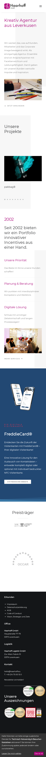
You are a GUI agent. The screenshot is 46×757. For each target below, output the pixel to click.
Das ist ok (39, 753)
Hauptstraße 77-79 (12, 634)
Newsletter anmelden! (14, 680)
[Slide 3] (10, 199)
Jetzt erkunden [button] (15, 106)
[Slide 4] (12, 199)
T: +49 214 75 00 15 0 (13, 674)
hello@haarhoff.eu (12, 671)
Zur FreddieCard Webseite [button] (17, 481)
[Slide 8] (23, 199)
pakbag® (9, 186)
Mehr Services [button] (12, 359)
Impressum (12, 604)
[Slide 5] (15, 199)
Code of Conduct (14, 613)
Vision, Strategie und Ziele (18, 617)
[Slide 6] (18, 199)
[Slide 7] (20, 199)
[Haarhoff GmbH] (15, 6)
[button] (40, 6)
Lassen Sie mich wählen (11, 753)
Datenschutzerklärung (17, 607)
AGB (9, 610)
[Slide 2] (7, 199)
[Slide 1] (5, 199)
